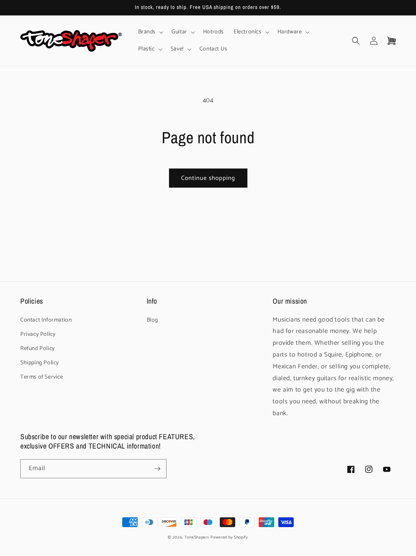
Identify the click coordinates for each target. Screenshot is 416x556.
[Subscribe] (157, 468)
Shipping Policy (39, 363)
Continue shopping (208, 178)
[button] (150, 32)
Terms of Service (41, 377)
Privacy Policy (37, 334)
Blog (152, 320)
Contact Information (46, 320)
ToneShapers (196, 537)
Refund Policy (37, 348)
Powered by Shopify (229, 537)
